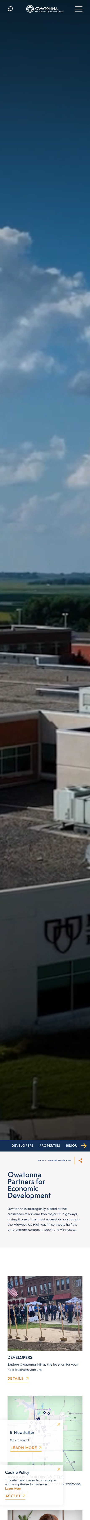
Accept (13, 1496)
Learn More (23, 1448)
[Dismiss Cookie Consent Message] (59, 1469)
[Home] (45, 8)
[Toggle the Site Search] (10, 9)
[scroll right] (83, 1145)
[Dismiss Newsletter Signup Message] (59, 1424)
